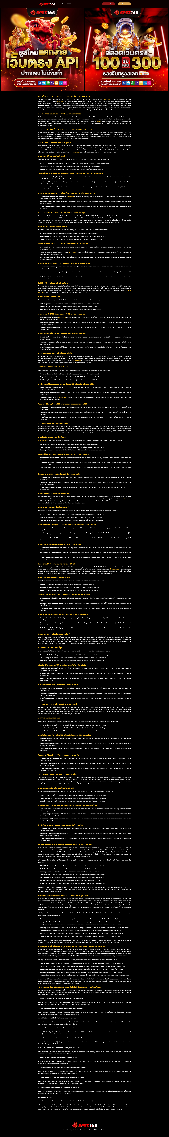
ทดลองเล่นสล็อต (43, 440)
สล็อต (99, 121)
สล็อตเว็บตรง (62, 4)
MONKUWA (60, 101)
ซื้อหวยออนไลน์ (72, 252)
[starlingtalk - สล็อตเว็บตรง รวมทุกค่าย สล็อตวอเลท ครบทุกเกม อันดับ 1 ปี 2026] (47, 3)
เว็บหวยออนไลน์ (114, 569)
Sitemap (69, 4)
